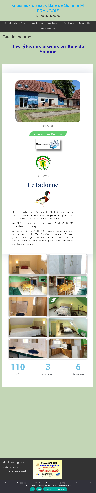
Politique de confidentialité (14, 471)
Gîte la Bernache (21, 23)
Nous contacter (48, 29)
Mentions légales (10, 467)
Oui (32, 489)
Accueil (8, 23)
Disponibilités (85, 23)
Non (39, 489)
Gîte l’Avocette (54, 23)
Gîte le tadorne (38, 23)
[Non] (93, 486)
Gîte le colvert (70, 23)
